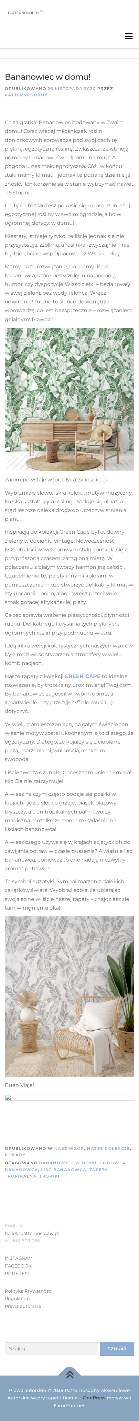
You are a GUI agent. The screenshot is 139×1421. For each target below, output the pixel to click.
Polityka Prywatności (29, 1291)
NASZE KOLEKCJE (108, 1148)
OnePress (94, 1398)
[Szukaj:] (51, 1349)
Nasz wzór (69, 1148)
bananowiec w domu (68, 1162)
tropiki (49, 1176)
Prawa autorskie (23, 1306)
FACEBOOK (18, 1266)
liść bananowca (64, 1169)
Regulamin (17, 1298)
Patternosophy (26, 95)
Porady (15, 1154)
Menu (128, 36)
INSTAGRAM (19, 1258)
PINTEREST (17, 1274)
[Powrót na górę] (69, 1375)
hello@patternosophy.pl (32, 1233)
